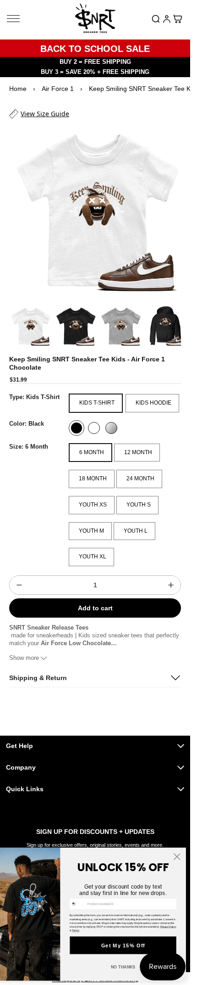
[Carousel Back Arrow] (21, 318)
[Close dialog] (177, 856)
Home (18, 88)
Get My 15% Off (123, 945)
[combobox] (77, 904)
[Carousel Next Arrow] (169, 318)
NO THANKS (123, 967)
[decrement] (19, 576)
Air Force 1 (58, 88)
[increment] (171, 576)
